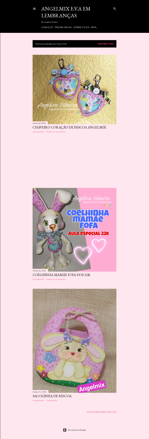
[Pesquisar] (114, 8)
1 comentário (51, 400)
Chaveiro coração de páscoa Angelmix (69, 127)
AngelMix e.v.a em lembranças (66, 12)
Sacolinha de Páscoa (52, 396)
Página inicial (63, 27)
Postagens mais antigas (101, 412)
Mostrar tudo (106, 44)
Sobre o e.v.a (81, 27)
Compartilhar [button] (38, 132)
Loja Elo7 (47, 27)
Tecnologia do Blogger (77, 430)
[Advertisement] (74, 160)
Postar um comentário (56, 132)
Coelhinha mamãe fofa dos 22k (61, 274)
